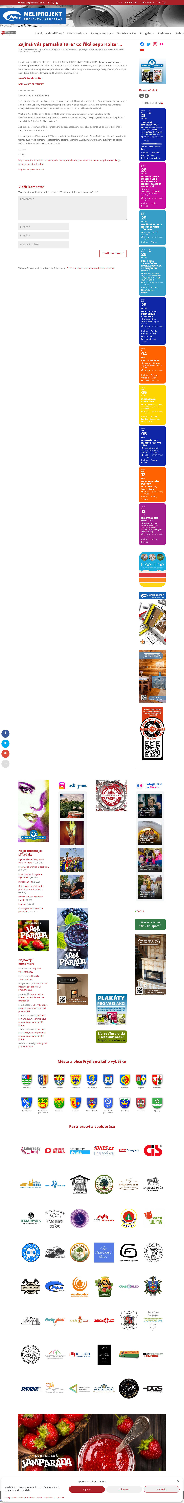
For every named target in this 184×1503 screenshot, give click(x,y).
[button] (178, 1481)
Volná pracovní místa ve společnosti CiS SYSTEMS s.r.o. (33, 986)
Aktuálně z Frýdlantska (66, 49)
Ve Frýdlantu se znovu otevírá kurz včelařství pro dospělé (33, 1008)
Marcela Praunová (32, 49)
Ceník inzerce (147, 3)
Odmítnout (124, 1489)
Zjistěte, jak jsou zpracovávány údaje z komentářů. (91, 268)
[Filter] (141, 96)
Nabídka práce (126, 33)
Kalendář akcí (55, 33)
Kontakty (161, 3)
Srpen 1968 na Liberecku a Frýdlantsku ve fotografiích (31, 997)
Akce (119, 3)
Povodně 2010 (25, 881)
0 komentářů (35, 51)
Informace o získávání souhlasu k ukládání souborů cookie (41, 1497)
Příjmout (87, 1489)
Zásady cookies (10, 1497)
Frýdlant (22, 904)
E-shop (180, 33)
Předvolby (162, 1489)
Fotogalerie (146, 33)
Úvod (38, 33)
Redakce (163, 33)
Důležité (93, 49)
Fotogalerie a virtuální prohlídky (33, 866)
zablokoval (150, 924)
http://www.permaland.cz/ (31, 169)
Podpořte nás (131, 3)
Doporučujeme (83, 49)
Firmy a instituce (102, 33)
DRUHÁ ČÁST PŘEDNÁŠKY (31, 84)
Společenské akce (105, 49)
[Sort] (147, 96)
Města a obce (75, 33)
